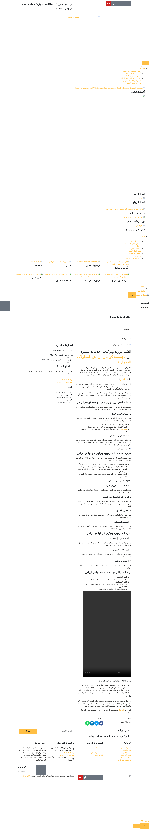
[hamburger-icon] (145, 63)
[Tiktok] (113, 3)
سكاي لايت (137, 256)
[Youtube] (108, 3)
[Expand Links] (144, 826)
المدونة (142, 288)
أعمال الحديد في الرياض (133, 73)
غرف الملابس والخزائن (133, 258)
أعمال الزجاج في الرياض (132, 76)
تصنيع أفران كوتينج (135, 251)
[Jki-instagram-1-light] (123, 3)
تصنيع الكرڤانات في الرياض (132, 81)
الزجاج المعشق (136, 241)
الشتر (122, 379)
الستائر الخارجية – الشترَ (133, 244)
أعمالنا (143, 286)
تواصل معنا (141, 291)
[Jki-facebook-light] (128, 3)
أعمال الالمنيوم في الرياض (132, 71)
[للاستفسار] (5, 306)
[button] (101, 723)
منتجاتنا (142, 236)
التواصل (121, 710)
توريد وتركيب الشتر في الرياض (130, 78)
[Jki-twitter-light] (118, 3)
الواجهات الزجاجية (135, 253)
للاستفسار (144, 303)
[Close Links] (136, 826)
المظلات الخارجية (135, 248)
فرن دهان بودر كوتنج (134, 83)
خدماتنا (142, 68)
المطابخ (138, 246)
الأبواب (138, 239)
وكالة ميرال (27, 776)
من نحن (142, 66)
